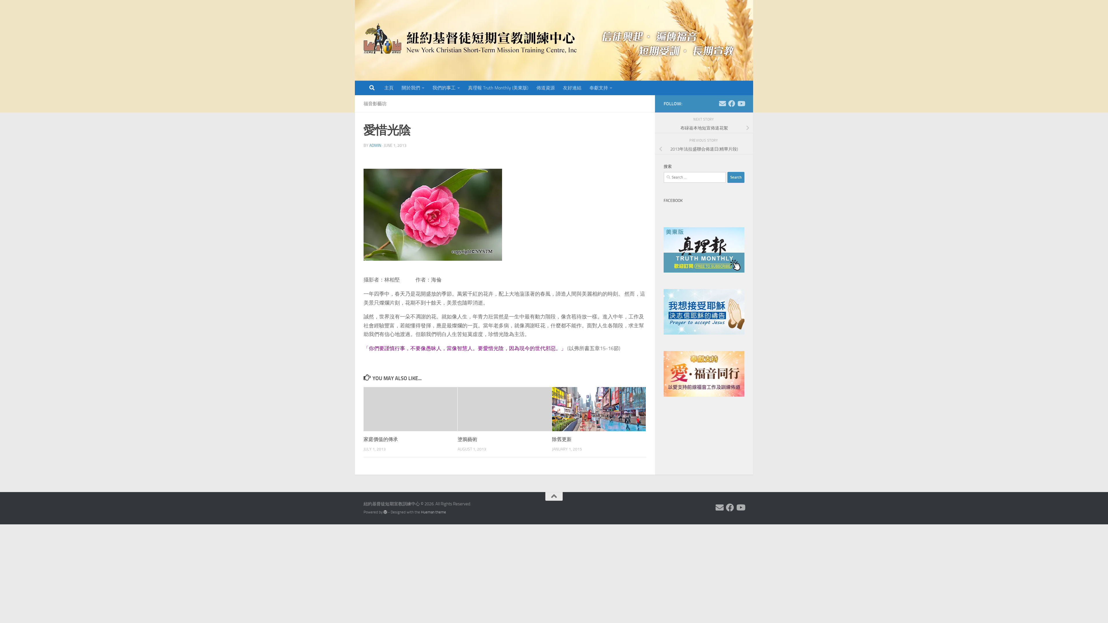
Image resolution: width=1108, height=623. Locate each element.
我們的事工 (444, 88)
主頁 (389, 88)
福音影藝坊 (375, 103)
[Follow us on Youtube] (741, 103)
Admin (375, 145)
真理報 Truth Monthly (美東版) (498, 88)
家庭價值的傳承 (381, 439)
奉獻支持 (598, 88)
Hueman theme (433, 512)
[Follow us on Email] (722, 103)
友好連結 (572, 88)
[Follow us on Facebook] (731, 103)
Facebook (673, 200)
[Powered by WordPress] (385, 512)
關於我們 (411, 88)
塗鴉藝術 (467, 439)
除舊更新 (562, 439)
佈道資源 (545, 88)
